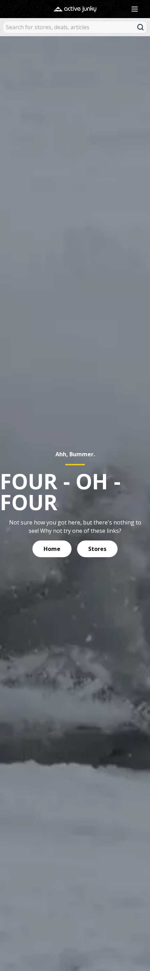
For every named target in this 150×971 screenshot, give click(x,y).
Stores (97, 549)
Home (52, 549)
